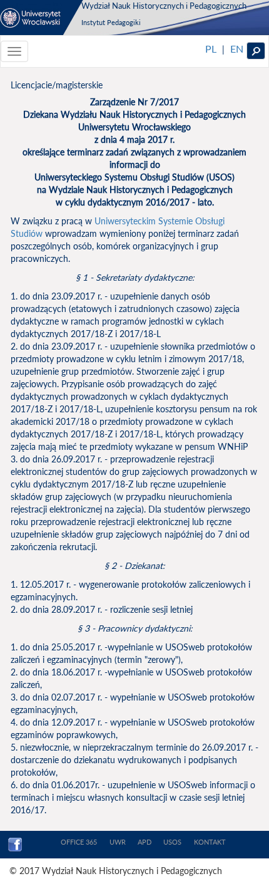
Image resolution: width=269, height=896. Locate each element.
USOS (172, 842)
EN (236, 49)
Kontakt (210, 842)
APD (144, 842)
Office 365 (79, 842)
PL (210, 49)
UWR (117, 842)
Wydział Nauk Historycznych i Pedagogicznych (163, 6)
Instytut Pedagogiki (111, 22)
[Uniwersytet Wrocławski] (41, 17)
